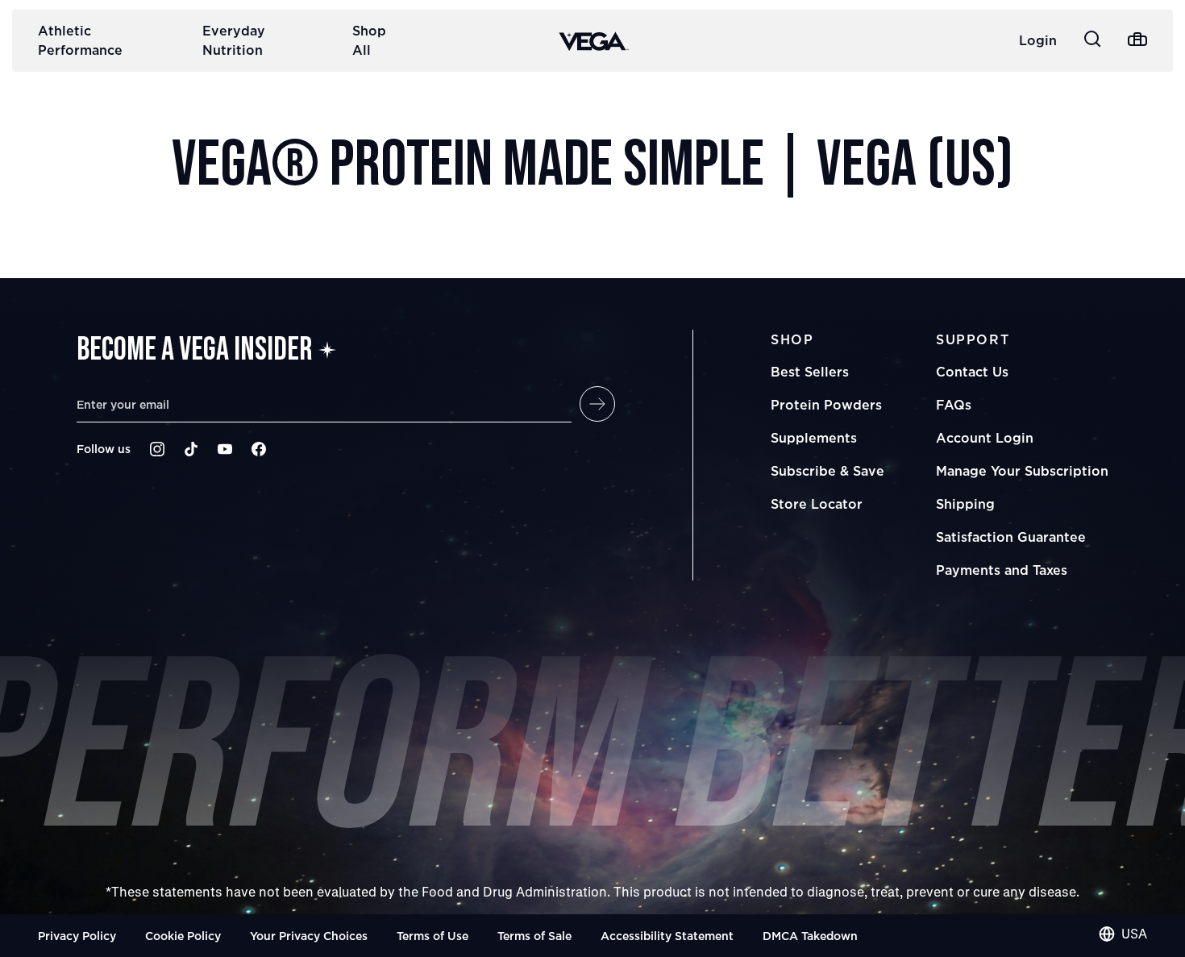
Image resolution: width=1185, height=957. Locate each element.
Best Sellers (810, 371)
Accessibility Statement (667, 936)
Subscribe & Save (827, 471)
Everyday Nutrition (233, 40)
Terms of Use (432, 936)
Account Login (984, 438)
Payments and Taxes (1001, 570)
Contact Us (972, 371)
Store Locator (817, 504)
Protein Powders (826, 404)
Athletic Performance (80, 40)
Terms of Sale (534, 936)
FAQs (953, 404)
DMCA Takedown (810, 936)
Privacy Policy (77, 936)
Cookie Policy (183, 936)
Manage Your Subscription (1022, 471)
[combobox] (1123, 933)
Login (1038, 40)
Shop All (369, 40)
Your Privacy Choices (309, 936)
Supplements (814, 438)
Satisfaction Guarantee (1011, 537)
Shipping (965, 504)
